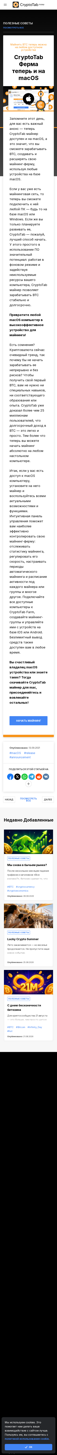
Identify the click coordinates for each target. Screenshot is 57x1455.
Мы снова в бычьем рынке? (27, 865)
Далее (48, 799)
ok (30, 1447)
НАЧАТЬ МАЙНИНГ (28, 720)
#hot (10, 1031)
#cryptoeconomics (17, 890)
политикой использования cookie (27, 1438)
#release (29, 753)
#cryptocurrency (25, 886)
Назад (9, 799)
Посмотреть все (28, 800)
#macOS (15, 753)
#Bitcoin (20, 1027)
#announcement (20, 757)
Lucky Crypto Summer (23, 939)
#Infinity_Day (35, 1027)
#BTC (10, 886)
